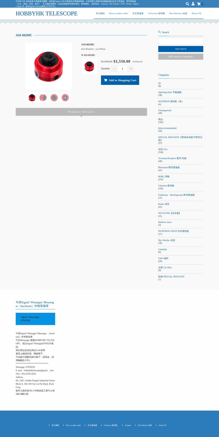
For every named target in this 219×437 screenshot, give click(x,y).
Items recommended (167, 128)
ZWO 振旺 (163, 258)
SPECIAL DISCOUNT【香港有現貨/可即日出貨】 (180, 138)
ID (159, 83)
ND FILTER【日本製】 (169, 213)
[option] (48, 66)
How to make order (118, 13)
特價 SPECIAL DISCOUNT (171, 276)
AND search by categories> (180, 56)
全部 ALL (163, 149)
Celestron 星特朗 (156, 13)
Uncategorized (164, 110)
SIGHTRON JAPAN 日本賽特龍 (173, 231)
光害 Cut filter (165, 267)
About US (196, 13)
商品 (160, 119)
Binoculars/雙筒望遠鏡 (169, 167)
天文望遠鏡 (138, 13)
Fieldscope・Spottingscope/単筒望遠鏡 (176, 195)
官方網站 (100, 13)
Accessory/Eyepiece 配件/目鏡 (172, 158)
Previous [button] (24, 98)
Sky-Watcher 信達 (178, 13)
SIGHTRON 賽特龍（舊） (171, 101)
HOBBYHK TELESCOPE (47, 13)
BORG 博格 (163, 176)
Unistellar (162, 249)
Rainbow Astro (165, 222)
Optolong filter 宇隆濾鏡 (169, 92)
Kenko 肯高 (163, 204)
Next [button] (72, 98)
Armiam (128, 425)
